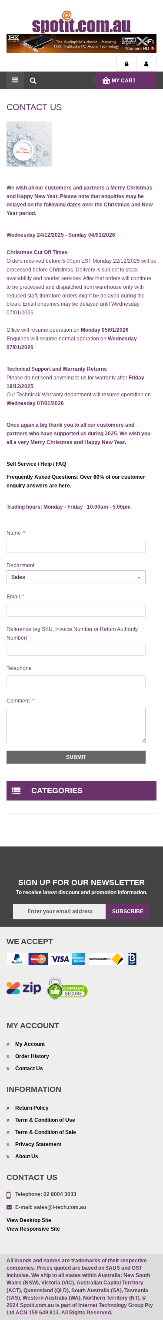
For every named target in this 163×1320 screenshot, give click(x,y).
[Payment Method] (106, 960)
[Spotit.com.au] (81, 22)
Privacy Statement (38, 1144)
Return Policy (32, 1108)
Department (20, 565)
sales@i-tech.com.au (60, 1207)
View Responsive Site (33, 1229)
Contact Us (29, 1068)
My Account (146, 64)
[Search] (33, 80)
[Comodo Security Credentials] (67, 990)
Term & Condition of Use (45, 1120)
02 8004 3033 (60, 1194)
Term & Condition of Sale (45, 1132)
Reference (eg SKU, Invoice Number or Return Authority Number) (72, 633)
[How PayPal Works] (46, 960)
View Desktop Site (29, 1220)
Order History (32, 1056)
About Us (26, 1156)
